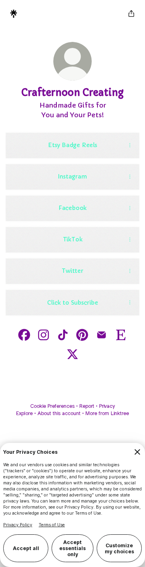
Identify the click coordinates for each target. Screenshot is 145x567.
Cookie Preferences (52, 406)
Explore (24, 413)
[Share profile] (131, 14)
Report (86, 406)
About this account (59, 413)
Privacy (107, 406)
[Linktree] (14, 14)
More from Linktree (107, 413)
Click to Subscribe (72, 302)
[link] (24, 335)
